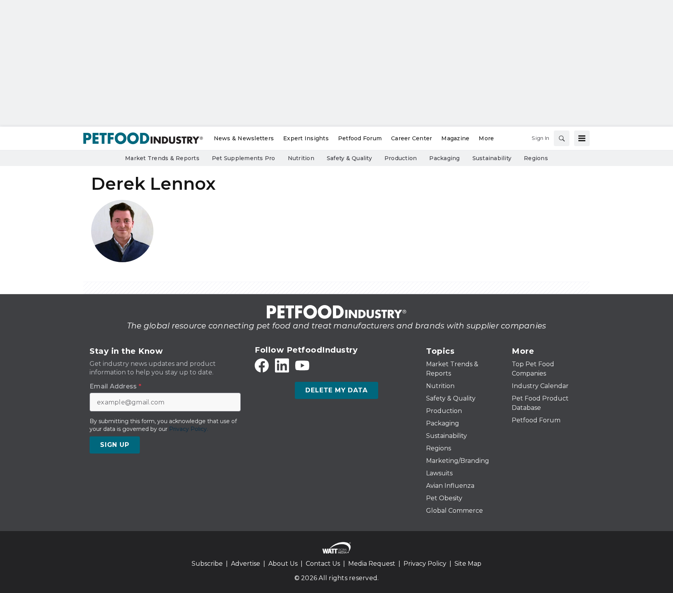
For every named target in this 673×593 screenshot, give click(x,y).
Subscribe (207, 563)
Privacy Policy (424, 563)
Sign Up (114, 444)
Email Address (115, 386)
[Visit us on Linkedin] (282, 365)
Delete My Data (336, 390)
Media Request (371, 563)
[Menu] (582, 138)
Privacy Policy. (188, 428)
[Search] (561, 138)
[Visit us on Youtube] (302, 365)
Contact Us (323, 563)
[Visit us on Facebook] (262, 365)
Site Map (468, 563)
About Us (283, 563)
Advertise (245, 563)
